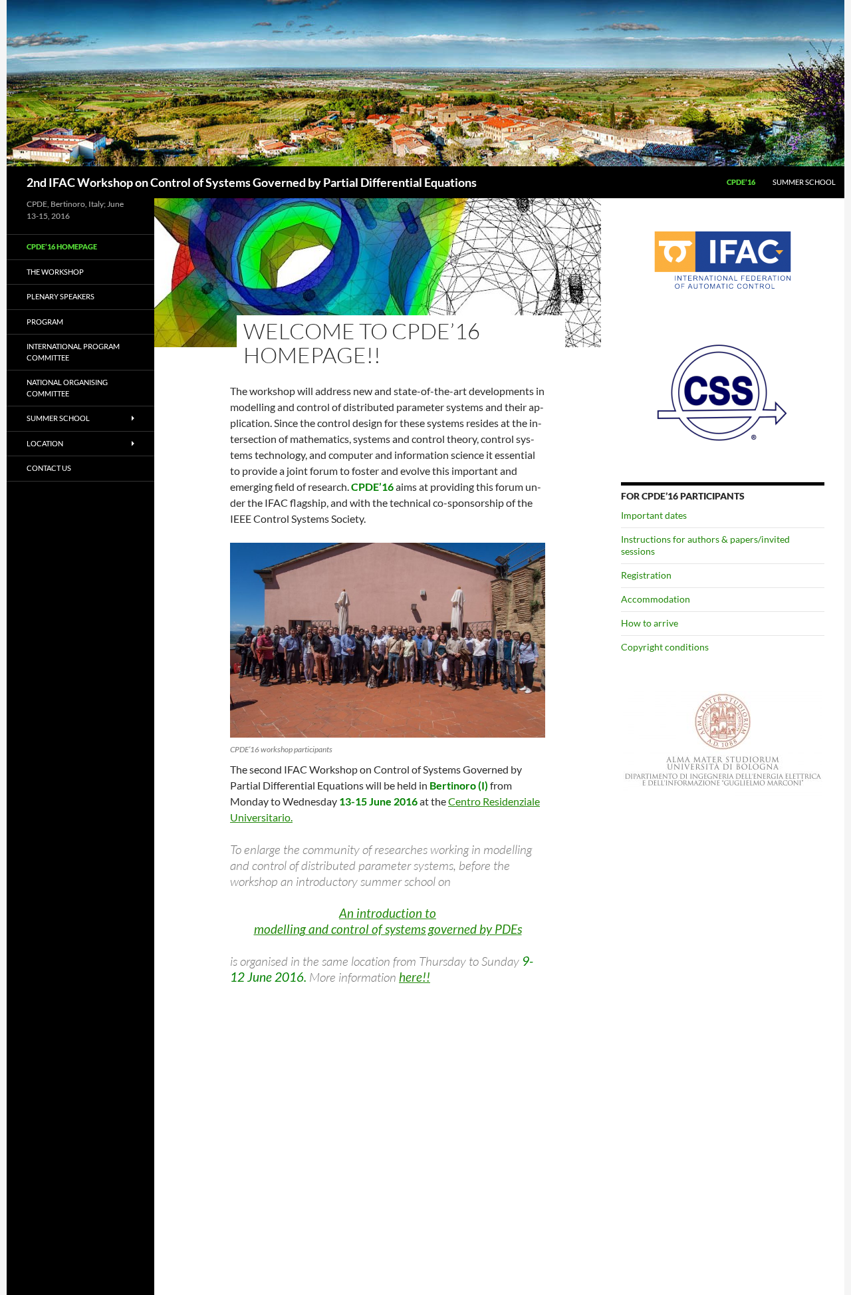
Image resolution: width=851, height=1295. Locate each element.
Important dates (654, 515)
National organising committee (67, 388)
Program (45, 321)
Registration (646, 575)
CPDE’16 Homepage (62, 246)
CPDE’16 (741, 182)
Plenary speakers (60, 296)
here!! (414, 976)
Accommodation (655, 599)
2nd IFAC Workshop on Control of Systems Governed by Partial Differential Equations (252, 182)
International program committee (73, 352)
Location (45, 443)
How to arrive (649, 623)
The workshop (55, 271)
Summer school (804, 182)
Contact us (49, 468)
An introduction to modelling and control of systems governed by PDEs (388, 920)
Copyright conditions (665, 646)
